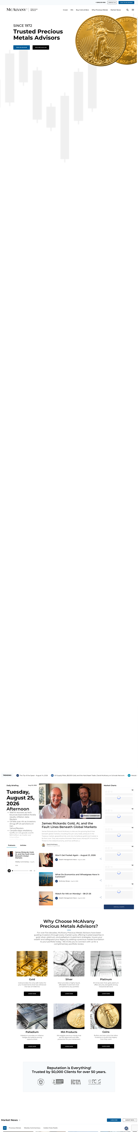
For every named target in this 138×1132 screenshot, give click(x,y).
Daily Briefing (13, 785)
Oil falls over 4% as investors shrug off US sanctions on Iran (23, 823)
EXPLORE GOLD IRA (41, 47)
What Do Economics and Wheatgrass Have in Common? (77, 875)
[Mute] (34, 870)
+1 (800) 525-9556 (101, 2)
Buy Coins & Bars (82, 10)
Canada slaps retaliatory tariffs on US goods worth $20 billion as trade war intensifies (22, 833)
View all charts (119, 907)
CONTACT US (112, 2)
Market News (116, 10)
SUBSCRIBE (114, 1120)
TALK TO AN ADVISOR (126, 2)
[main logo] (22, 10)
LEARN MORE (32, 993)
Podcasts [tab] (11, 845)
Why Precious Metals (100, 10)
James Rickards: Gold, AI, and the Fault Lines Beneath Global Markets (24, 855)
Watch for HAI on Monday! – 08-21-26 (73, 894)
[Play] (9, 870)
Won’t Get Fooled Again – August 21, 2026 (75, 855)
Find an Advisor (21, 47)
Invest (65, 10)
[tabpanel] (22, 861)
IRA (72, 10)
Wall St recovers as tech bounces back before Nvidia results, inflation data (23, 814)
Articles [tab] (23, 845)
